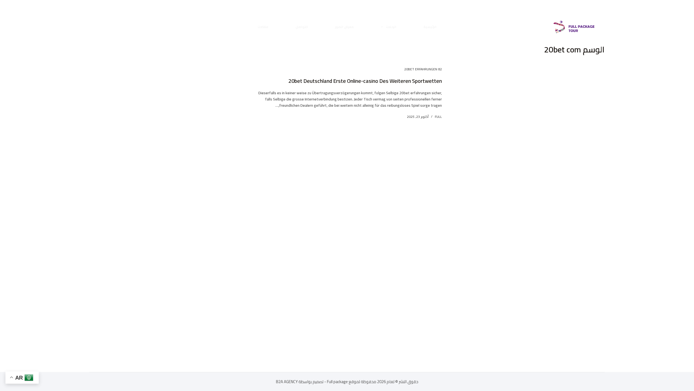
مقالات (263, 27)
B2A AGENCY (287, 382)
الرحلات (391, 27)
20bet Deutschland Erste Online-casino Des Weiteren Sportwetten (365, 81)
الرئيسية (429, 27)
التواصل (301, 27)
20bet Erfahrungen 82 (423, 69)
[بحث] (94, 27)
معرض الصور (344, 27)
